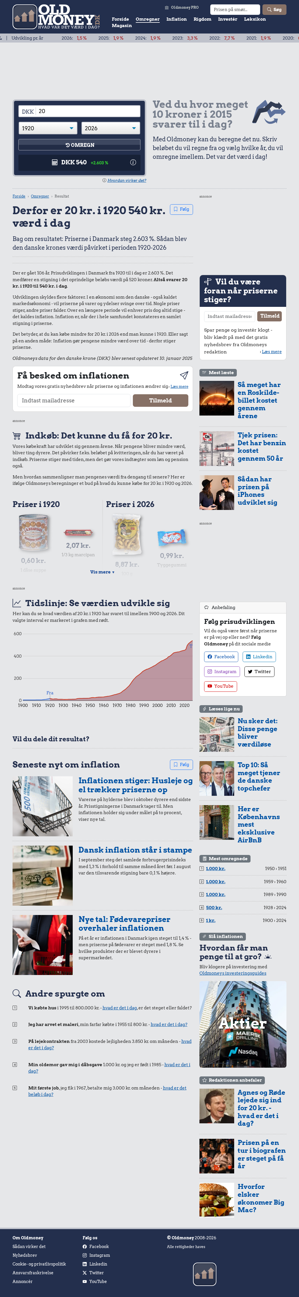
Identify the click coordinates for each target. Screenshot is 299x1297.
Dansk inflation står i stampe (135, 849)
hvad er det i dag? (169, 1024)
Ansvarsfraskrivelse (33, 1272)
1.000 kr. (215, 868)
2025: (87, 38)
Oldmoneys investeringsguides (232, 973)
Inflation (176, 19)
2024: (124, 38)
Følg (184, 209)
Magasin (122, 25)
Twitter (262, 671)
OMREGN (82, 145)
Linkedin (262, 656)
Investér (227, 19)
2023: (161, 38)
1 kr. (210, 920)
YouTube (223, 686)
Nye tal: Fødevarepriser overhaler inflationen (125, 924)
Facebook (224, 656)
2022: (198, 38)
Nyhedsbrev (25, 1255)
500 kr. (214, 907)
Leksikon (255, 19)
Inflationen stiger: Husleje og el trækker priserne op (136, 785)
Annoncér (23, 1281)
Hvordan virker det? (126, 180)
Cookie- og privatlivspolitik (39, 1264)
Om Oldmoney (28, 1238)
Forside (120, 19)
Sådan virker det (29, 1246)
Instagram (225, 671)
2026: (50, 38)
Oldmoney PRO (185, 7)
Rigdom (202, 19)
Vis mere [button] (102, 572)
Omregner (148, 19)
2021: (235, 38)
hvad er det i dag (119, 1008)
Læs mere (179, 386)
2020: (272, 38)
